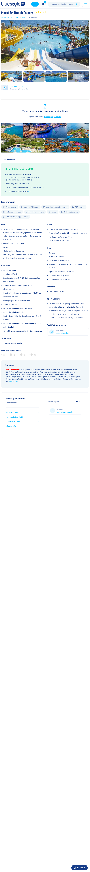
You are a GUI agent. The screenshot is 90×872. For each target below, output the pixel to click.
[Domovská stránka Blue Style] (13, 4)
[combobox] (64, 4)
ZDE (29, 191)
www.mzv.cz (13, 381)
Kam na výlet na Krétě (14, 417)
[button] (14, 87)
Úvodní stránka (6, 17)
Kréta (24, 17)
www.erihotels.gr (63, 333)
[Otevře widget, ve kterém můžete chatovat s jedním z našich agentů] (79, 868)
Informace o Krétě (13, 421)
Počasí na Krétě (12, 412)
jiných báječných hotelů (52, 117)
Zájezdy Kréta (11, 426)
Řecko (17, 17)
